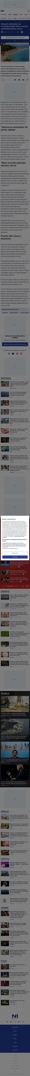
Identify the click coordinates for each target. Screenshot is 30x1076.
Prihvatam (15, 556)
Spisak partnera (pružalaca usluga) (9, 548)
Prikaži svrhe (15, 553)
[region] (15, 538)
